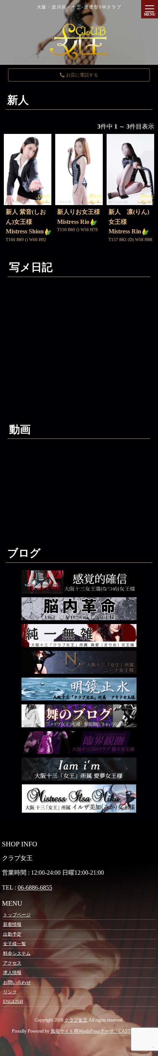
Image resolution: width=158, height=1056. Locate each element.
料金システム (17, 953)
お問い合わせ (17, 982)
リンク (10, 991)
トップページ (17, 914)
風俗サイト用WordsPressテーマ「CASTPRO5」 (98, 1031)
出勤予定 (12, 934)
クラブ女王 (75, 1020)
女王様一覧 (14, 943)
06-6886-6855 (35, 887)
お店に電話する (81, 75)
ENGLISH (13, 1001)
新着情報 (12, 924)
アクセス (12, 963)
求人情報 (12, 972)
